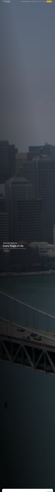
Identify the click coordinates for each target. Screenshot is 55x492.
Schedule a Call (6, 250)
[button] (25, 1)
